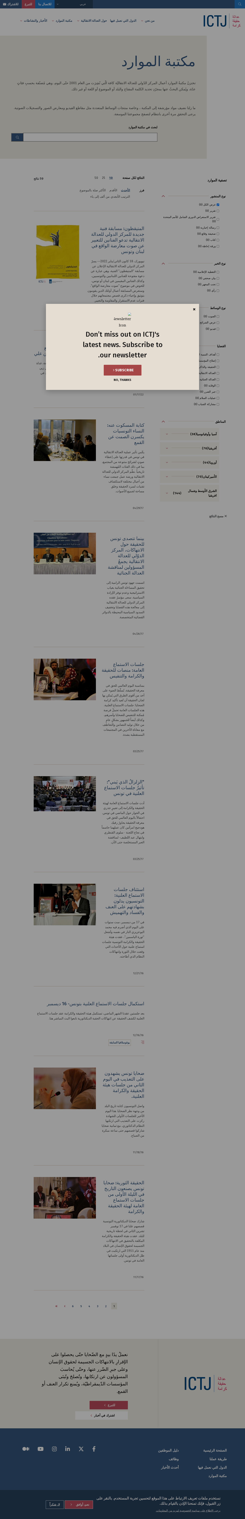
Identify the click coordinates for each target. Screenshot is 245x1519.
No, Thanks (122, 380)
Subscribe (124, 370)
